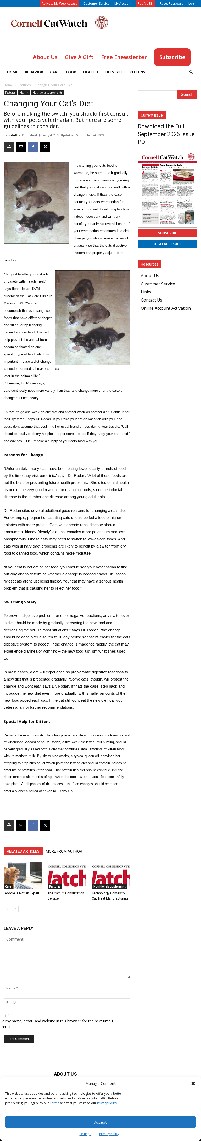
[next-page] (15, 909)
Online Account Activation (166, 308)
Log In (192, 3)
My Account (122, 3)
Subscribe (167, 232)
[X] (45, 147)
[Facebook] (33, 147)
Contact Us (151, 300)
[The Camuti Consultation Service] (67, 875)
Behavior (34, 72)
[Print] (9, 147)
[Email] (21, 147)
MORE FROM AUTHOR (64, 851)
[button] (193, 1083)
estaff (13, 135)
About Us (150, 276)
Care (54, 72)
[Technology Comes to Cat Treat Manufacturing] (111, 875)
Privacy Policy (107, 1103)
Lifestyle (114, 72)
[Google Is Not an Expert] (23, 875)
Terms (54, 1103)
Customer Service (96, 3)
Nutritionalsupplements (47, 92)
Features (24, 85)
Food (71, 72)
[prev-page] (7, 909)
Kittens (137, 72)
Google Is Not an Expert (21, 893)
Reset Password (171, 3)
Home (12, 72)
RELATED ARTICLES (23, 851)
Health (90, 72)
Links (146, 292)
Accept (100, 1122)
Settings (85, 1134)
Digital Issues (167, 243)
